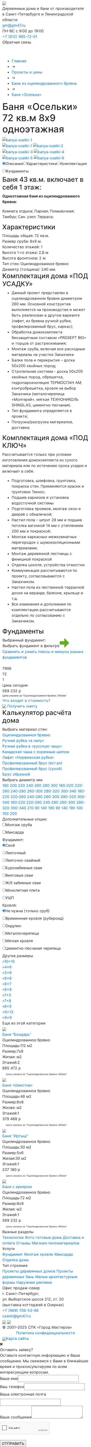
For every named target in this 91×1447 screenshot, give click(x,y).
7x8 (6, 1000)
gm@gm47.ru (13, 25)
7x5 (6, 995)
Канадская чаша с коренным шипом (35, 751)
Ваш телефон (12, 1386)
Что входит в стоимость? (26, 700)
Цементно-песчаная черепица (33, 948)
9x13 (7, 1012)
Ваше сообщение (16, 1417)
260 (37, 785)
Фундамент (12, 1254)
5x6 (7, 972)
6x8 (7, 989)
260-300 (35, 791)
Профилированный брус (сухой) (32, 768)
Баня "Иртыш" (15, 1136)
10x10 (8, 961)
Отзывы (23, 1243)
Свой (10, 845)
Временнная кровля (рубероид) (34, 918)
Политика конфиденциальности (45, 1332)
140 (44, 808)
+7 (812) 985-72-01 (19, 36)
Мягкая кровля (19, 940)
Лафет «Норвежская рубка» (28, 757)
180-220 (66, 785)
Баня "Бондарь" (16, 1034)
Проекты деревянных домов (28, 1271)
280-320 (52, 791)
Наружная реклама (34, 1282)
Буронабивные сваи (23, 867)
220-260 (18, 796)
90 (37, 808)
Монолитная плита (22, 890)
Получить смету (22, 706)
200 (13, 785)
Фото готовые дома (43, 1237)
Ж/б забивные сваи (23, 882)
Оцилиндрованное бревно (26, 735)
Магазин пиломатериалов (55, 1243)
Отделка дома (15, 1259)
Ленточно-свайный (22, 860)
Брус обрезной (16, 774)
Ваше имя (9, 1378)
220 (21, 785)
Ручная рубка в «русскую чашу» (32, 746)
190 (51, 808)
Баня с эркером (17, 1186)
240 (29, 785)
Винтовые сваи (19, 875)
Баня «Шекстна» (17, 1085)
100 (79, 808)
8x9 (6, 1006)
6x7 (6, 983)
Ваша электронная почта (23, 1394)
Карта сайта (17, 1338)
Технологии (13, 1237)
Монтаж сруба (18, 824)
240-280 (18, 791)
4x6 (7, 967)
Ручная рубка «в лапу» (23, 740)
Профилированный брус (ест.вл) (32, 763)
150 (5, 813)
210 (30, 808)
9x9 (7, 1017)
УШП (9, 897)
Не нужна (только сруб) (27, 910)
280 (45, 785)
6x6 (7, 978)
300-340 (68, 791)
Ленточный (15, 852)
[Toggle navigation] (12, 51)
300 (54, 785)
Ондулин (13, 925)
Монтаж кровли (38, 1254)
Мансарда (14, 832)
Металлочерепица (22, 933)
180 (5, 785)
